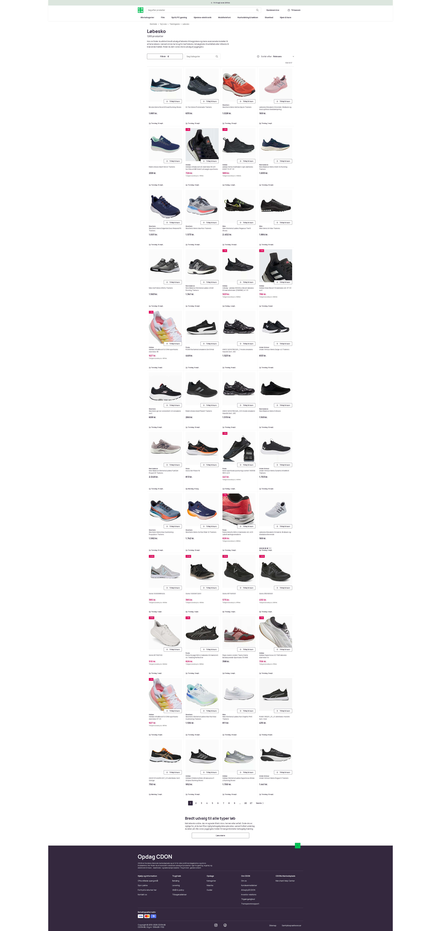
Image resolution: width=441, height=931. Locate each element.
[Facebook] (225, 340)
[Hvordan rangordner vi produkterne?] (258, 57)
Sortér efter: (266, 56)
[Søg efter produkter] (257, 10)
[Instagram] (216, 340)
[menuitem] (147, 17)
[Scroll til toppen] (297, 260)
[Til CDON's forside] (140, 10)
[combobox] (203, 10)
